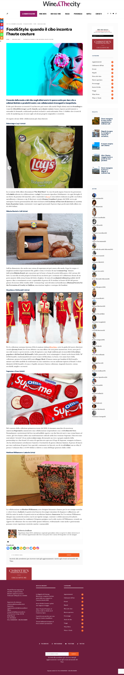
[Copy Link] (21, 548)
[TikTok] (116, 13)
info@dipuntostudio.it (18, 613)
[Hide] (0, 41)
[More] (1, 38)
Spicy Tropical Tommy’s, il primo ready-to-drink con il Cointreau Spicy (44, 611)
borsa (48, 197)
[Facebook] (108, 13)
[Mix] (1, 31)
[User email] (8, 542)
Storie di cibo (96, 87)
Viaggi (67, 14)
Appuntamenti (96, 62)
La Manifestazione (28, 14)
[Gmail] (27, 548)
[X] (14, 548)
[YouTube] (113, 13)
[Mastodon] (1, 27)
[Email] (24, 548)
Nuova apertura (97, 80)
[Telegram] (31, 548)
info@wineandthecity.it (22, 609)
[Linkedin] (17, 548)
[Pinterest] (1, 24)
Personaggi (78, 14)
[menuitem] (28, 14)
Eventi (94, 69)
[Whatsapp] (11, 548)
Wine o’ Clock (96, 98)
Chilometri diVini (98, 65)
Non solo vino (56, 14)
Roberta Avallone (17, 24)
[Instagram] (110, 13)
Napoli (89, 14)
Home (7, 39)
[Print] (34, 548)
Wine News (42, 14)
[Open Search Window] (7, 14)
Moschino (53, 347)
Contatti (99, 14)
